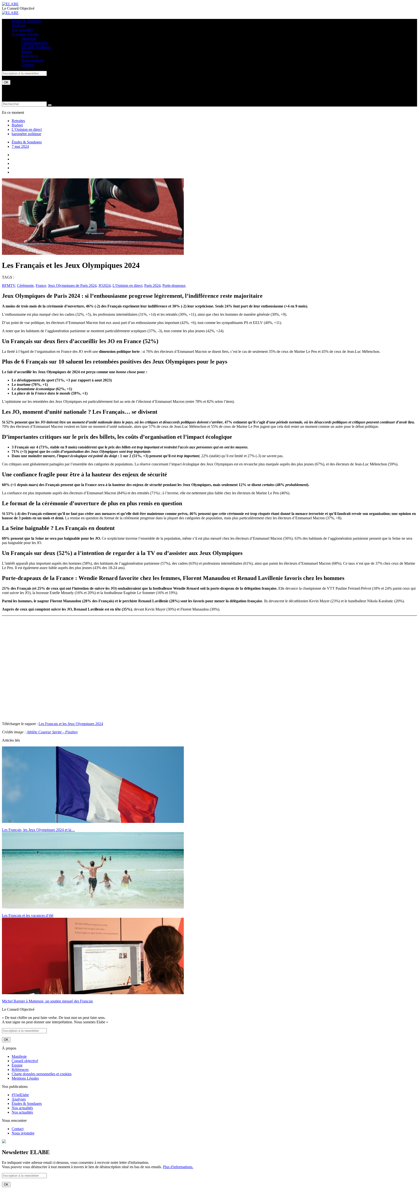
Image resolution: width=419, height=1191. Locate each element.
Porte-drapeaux (174, 285)
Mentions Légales (25, 1078)
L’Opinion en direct (27, 129)
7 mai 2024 (20, 146)
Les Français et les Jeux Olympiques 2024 (71, 724)
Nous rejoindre (32, 60)
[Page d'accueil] (10, 4)
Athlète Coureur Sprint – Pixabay (52, 732)
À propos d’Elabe (25, 34)
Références (29, 56)
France (41, 285)
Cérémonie (25, 285)
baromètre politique (26, 134)
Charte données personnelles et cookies (42, 1074)
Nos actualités (22, 30)
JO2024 (104, 285)
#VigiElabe (20, 1095)
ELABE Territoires (36, 47)
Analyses (19, 25)
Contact (27, 65)
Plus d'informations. (178, 1167)
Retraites (18, 121)
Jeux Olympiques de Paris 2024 (72, 285)
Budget (17, 125)
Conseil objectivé (34, 43)
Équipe (26, 52)
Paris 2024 (152, 285)
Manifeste (28, 38)
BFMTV (8, 285)
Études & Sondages (27, 21)
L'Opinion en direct (127, 285)
